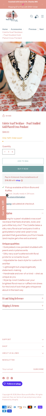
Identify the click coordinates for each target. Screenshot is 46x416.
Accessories (16, 29)
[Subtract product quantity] (4, 151)
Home (5, 29)
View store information (15, 197)
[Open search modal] (31, 16)
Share (9, 116)
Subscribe (38, 369)
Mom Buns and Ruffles (26, 394)
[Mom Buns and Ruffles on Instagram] (7, 378)
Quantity (6, 146)
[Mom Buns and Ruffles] (11, 16)
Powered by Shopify (10, 400)
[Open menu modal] (42, 16)
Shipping (6, 203)
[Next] (42, 4)
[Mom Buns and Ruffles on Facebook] (3, 378)
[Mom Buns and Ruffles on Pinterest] (12, 378)
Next (41, 29)
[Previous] (4, 4)
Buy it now (23, 169)
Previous (32, 29)
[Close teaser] (7, 195)
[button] (3, 208)
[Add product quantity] (12, 151)
